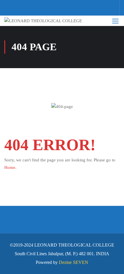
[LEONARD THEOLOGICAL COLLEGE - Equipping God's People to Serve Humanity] (47, 21)
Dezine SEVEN (73, 262)
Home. (10, 167)
